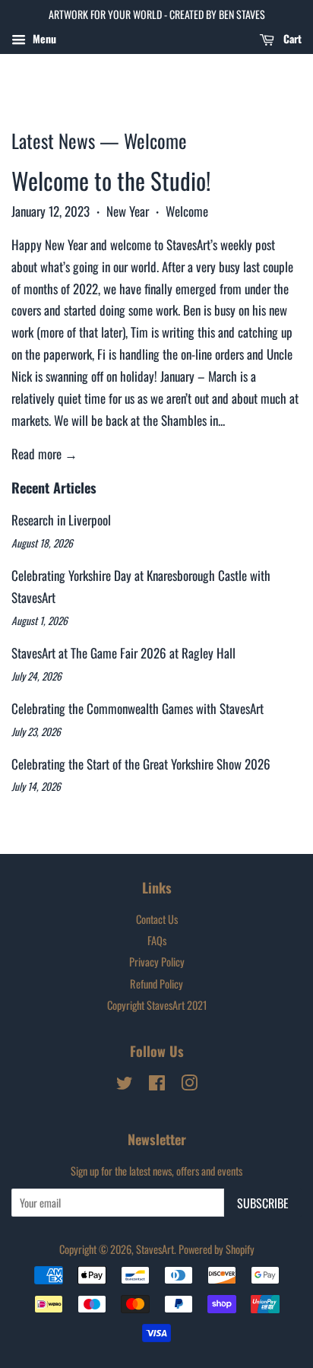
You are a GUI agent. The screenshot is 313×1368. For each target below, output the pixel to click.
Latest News (53, 140)
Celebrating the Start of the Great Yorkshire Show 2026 (140, 763)
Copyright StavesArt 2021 (157, 1005)
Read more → (44, 453)
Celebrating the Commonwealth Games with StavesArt (137, 708)
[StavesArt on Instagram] (189, 1085)
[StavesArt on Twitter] (124, 1085)
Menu (43, 38)
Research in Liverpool (61, 519)
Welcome (187, 211)
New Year (127, 211)
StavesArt (155, 1249)
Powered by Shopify (217, 1249)
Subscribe (263, 1203)
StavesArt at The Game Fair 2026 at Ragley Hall (123, 652)
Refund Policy (156, 984)
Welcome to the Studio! (110, 180)
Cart (291, 38)
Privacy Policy (157, 962)
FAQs (156, 940)
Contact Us (157, 919)
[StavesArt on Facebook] (157, 1085)
